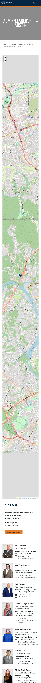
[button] (20, 275)
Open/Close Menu (38, 4)
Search (34, 3)
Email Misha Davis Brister (26, 680)
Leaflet (19, 498)
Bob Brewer (20, 584)
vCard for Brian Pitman (25, 558)
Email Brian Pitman (24, 556)
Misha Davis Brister (23, 670)
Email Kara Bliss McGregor (26, 642)
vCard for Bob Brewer (25, 597)
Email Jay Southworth (25, 575)
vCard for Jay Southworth (26, 578)
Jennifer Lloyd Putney (24, 603)
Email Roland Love (24, 661)
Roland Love (20, 650)
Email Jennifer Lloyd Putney (27, 618)
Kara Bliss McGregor (24, 629)
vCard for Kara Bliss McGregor (28, 644)
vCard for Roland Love (25, 663)
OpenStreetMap (27, 498)
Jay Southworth (22, 564)
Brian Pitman (20, 545)
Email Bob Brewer (24, 595)
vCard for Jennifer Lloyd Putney (26, 621)
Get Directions (13, 532)
